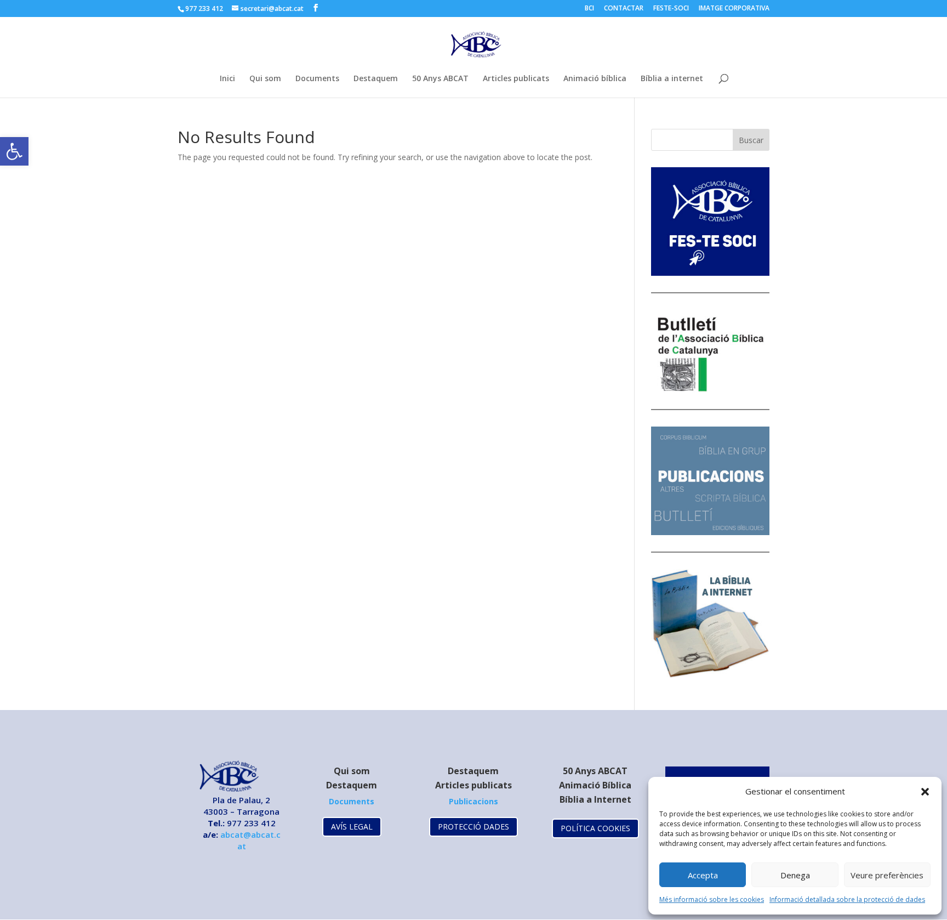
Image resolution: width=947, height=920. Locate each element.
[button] (925, 791)
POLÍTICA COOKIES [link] (595, 828)
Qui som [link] (265, 79)
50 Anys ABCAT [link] (440, 79)
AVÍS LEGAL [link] (352, 826)
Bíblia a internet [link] (672, 79)
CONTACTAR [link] (623, 9)
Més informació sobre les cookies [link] (711, 899)
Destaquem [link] (375, 79)
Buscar (751, 140)
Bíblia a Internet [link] (595, 799)
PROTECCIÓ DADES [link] (473, 826)
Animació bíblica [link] (594, 79)
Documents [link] (317, 79)
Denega (795, 875)
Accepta (703, 875)
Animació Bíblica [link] (595, 785)
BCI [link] (589, 9)
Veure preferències (887, 875)
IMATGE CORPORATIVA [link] (734, 9)
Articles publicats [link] (516, 79)
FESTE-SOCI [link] (671, 9)
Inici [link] (227, 79)
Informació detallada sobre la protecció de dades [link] (847, 899)
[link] (14, 151)
